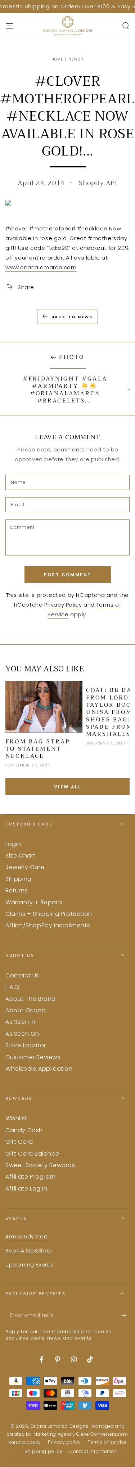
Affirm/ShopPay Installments (47, 925)
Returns (16, 890)
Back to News (72, 317)
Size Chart (20, 855)
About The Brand (30, 999)
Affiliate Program (30, 1177)
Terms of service (107, 1442)
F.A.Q (12, 987)
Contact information (93, 1451)
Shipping (18, 879)
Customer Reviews (32, 1057)
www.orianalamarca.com (41, 267)
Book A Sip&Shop (28, 1250)
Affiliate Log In (26, 1188)
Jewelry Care (24, 867)
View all (67, 787)
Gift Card (19, 1142)
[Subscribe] (125, 1316)
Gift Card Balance (32, 1153)
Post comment (67, 575)
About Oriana (25, 1010)
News (74, 59)
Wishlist (16, 1118)
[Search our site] (125, 26)
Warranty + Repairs (34, 902)
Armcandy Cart (26, 1236)
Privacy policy (64, 1442)
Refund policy (24, 1442)
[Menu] (9, 26)
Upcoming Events (29, 1264)
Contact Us (22, 975)
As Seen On (22, 1034)
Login (13, 844)
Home (57, 59)
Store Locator (25, 1045)
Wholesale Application (39, 1069)
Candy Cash (24, 1130)
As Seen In (20, 1022)
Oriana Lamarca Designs (60, 1426)
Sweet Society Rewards (40, 1165)
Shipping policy (43, 1451)
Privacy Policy (63, 604)
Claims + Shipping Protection (48, 914)
